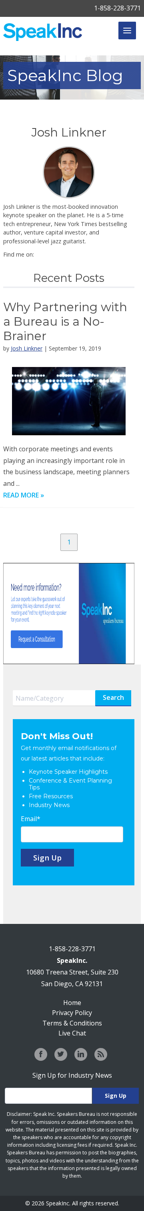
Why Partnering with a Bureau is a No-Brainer (65, 321)
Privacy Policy (72, 1012)
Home (72, 1002)
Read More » (23, 495)
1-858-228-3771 (117, 8)
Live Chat (72, 1033)
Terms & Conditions (72, 1023)
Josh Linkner (26, 348)
